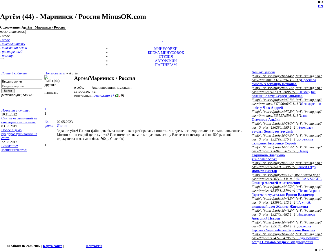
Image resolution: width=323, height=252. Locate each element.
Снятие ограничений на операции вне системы (19, 120)
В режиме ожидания (282, 141)
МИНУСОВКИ (166, 48)
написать (51, 92)
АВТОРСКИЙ (166, 61)
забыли (28, 95)
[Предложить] (162, 36)
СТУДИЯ (166, 56)
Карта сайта (52, 246)
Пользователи (54, 73)
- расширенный (11, 52)
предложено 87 (103, 95)
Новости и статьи (15, 110)
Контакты (94, 246)
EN (320, 6)
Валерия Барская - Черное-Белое (283, 228)
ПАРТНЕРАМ (166, 65)
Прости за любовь (284, 82)
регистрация (10, 95)
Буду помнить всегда (285, 240)
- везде (5, 40)
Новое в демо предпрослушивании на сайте (19, 134)
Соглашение (74, 246)
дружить (50, 84)
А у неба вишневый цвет (281, 204)
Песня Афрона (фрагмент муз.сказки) (286, 192)
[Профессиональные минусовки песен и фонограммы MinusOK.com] (162, 40)
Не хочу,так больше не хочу (284, 94)
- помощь (6, 56)
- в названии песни (13, 48)
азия (279, 117)
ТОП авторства (264, 159)
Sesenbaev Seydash (282, 129)
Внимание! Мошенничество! (14, 148)
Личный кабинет (14, 73)
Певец (280, 153)
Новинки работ (263, 72)
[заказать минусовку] (160, 36)
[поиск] (2, 58)
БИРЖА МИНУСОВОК (166, 52)
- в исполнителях (12, 44)
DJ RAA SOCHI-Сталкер (287, 181)
